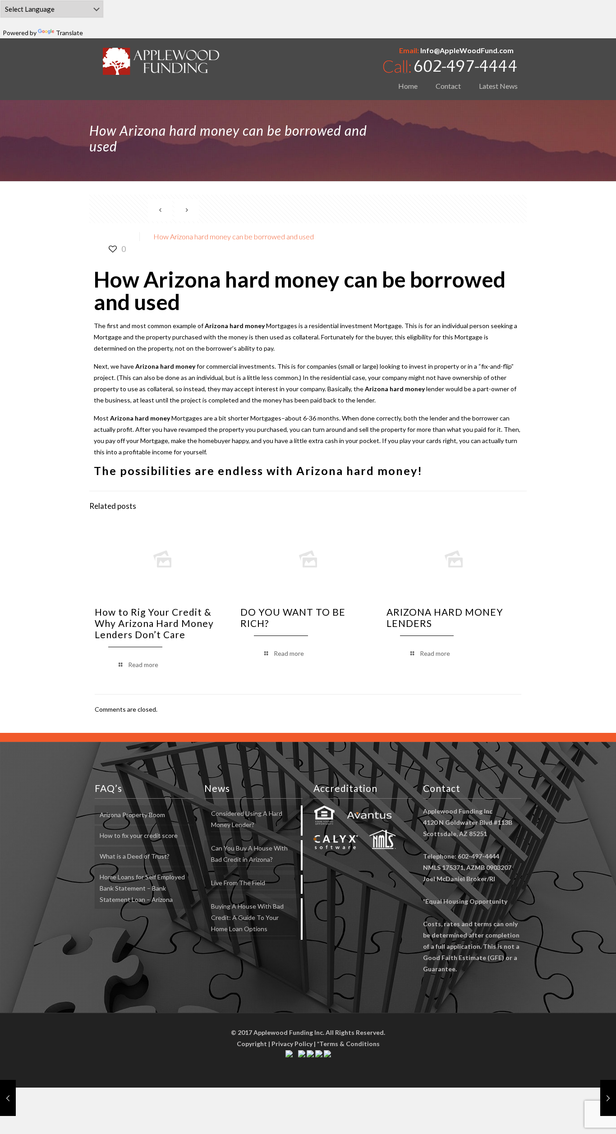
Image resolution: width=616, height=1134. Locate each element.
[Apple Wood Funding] (161, 61)
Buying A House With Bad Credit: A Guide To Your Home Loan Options (247, 917)
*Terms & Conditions (348, 1043)
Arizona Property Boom (132, 814)
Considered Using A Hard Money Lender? (246, 818)
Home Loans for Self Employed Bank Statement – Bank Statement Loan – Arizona (142, 888)
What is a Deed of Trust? (135, 856)
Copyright (252, 1043)
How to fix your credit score (139, 835)
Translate (69, 33)
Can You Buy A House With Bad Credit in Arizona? (249, 853)
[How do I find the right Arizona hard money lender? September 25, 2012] (8, 1098)
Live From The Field (238, 883)
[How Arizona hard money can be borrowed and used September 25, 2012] (608, 1098)
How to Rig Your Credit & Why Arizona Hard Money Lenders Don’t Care (154, 623)
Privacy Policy (292, 1043)
